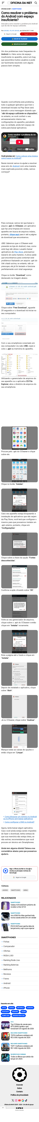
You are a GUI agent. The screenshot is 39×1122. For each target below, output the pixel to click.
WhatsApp (5, 1011)
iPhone (6, 988)
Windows (15, 1011)
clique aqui (14, 234)
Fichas (6, 941)
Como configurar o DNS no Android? (19, 822)
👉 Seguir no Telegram (19, 39)
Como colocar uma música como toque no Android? (19, 157)
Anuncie (19, 1085)
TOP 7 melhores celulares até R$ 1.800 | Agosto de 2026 (22, 1047)
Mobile (26, 890)
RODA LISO (8, 955)
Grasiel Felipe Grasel (12, 30)
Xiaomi (23, 1011)
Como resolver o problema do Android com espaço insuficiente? (19, 16)
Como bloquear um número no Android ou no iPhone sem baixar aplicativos (20, 818)
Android (16, 166)
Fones (6, 978)
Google (11, 1007)
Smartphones (16, 9)
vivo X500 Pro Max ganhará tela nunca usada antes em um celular (23, 916)
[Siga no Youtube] (19, 1100)
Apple (4, 1007)
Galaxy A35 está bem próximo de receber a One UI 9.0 (23, 906)
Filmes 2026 (5, 1015)
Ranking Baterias (11, 965)
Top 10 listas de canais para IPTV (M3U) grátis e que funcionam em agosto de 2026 (22, 1026)
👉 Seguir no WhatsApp (19, 44)
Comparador (9, 946)
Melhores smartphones (19, 1033)
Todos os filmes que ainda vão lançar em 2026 (22, 1058)
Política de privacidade (19, 1095)
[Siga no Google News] (23, 1100)
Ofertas (6, 951)
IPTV (12, 1022)
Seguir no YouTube (30, 34)
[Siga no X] (13, 1100)
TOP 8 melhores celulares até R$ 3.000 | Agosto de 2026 (22, 1036)
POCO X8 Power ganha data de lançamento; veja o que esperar (22, 927)
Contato (19, 1091)
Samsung (30, 1007)
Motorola (20, 1007)
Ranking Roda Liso (11, 960)
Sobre (19, 1088)
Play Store (18, 252)
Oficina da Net (6, 9)
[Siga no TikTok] (26, 1100)
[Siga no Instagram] (16, 1100)
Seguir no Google (11, 34)
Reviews (7, 974)
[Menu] (3, 3)
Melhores (7, 969)
